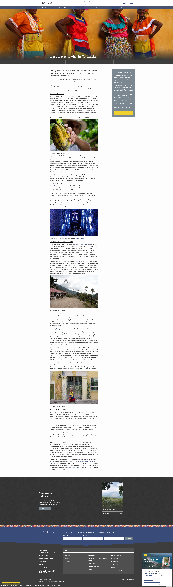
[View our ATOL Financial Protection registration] (45, 573)
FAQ (101, 62)
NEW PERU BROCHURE (149, 573)
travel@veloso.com (46, 558)
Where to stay (83, 62)
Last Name (86, 535)
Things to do (93, 62)
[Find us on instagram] (40, 565)
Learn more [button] (57, 585)
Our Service (68, 555)
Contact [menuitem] (123, 8)
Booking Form (91, 555)
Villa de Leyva (54, 186)
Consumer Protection (93, 567)
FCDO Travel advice (115, 568)
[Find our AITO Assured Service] (54, 573)
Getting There (91, 563)
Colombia (42, 62)
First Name (66, 535)
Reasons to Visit (59, 62)
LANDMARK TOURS (148, 580)
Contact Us (109, 62)
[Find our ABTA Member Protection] (50, 573)
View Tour (106, 513)
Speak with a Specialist (120, 112)
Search (67, 565)
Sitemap (67, 571)
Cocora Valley (80, 261)
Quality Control (114, 565)
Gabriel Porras (80, 239)
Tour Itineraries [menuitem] (46, 8)
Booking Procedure (115, 555)
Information (68, 568)
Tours (49, 62)
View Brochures (147, 566)
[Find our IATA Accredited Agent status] (41, 573)
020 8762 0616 (128, 3)
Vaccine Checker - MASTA (117, 571)
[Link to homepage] (47, 3)
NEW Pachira (164, 578)
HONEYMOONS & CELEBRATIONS (152, 582)
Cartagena (59, 329)
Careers (90, 569)
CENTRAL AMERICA (148, 576)
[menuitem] (131, 7)
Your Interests (114, 562)
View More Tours (45, 508)
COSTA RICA (155, 578)
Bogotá (52, 156)
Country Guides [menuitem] (63, 8)
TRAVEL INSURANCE (148, 584)
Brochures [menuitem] (112, 8)
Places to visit (71, 62)
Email (105, 535)
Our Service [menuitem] (97, 8)
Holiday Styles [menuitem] (80, 8)
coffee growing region (82, 244)
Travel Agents (114, 558)
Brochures (118, 62)
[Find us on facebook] (42, 565)
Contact (67, 558)
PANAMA (146, 578)
